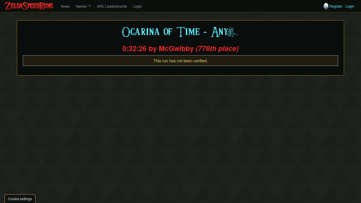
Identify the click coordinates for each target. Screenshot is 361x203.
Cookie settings (20, 198)
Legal (137, 6)
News (65, 6)
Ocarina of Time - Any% (180, 32)
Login (349, 6)
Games (81, 6)
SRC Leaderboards (112, 6)
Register (335, 6)
